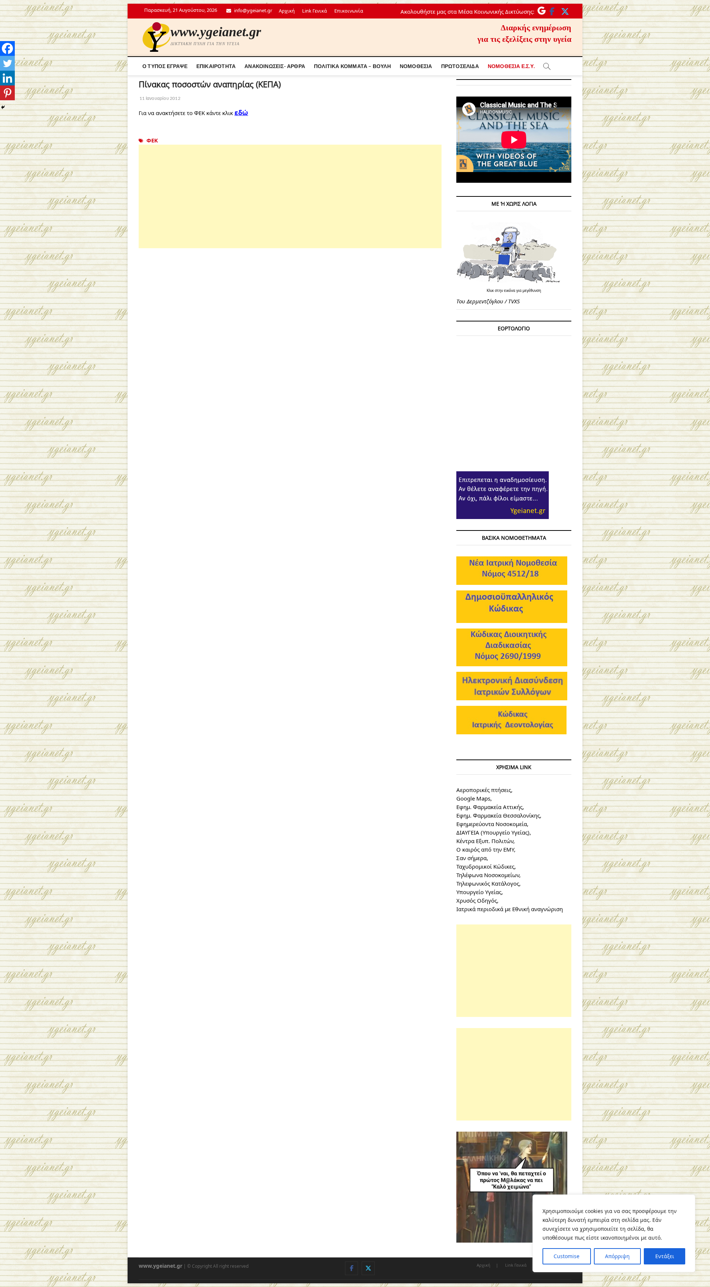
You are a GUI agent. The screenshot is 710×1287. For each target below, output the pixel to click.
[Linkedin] (7, 78)
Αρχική (287, 10)
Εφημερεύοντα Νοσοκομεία (491, 824)
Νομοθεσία (416, 66)
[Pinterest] (7, 92)
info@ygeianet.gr (252, 10)
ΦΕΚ (152, 140)
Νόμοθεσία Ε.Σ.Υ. (511, 66)
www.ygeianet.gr (215, 31)
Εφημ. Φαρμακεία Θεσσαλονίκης (498, 815)
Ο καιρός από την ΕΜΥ (485, 849)
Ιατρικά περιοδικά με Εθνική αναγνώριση (509, 909)
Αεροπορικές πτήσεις (483, 790)
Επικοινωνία (348, 10)
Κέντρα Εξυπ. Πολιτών (484, 841)
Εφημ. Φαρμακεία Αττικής (489, 807)
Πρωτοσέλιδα (460, 66)
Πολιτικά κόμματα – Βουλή (352, 66)
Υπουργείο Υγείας (478, 892)
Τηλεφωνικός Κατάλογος (487, 883)
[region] (613, 1233)
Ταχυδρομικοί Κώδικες (485, 866)
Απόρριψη (617, 1256)
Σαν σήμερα (471, 858)
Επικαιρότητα (216, 66)
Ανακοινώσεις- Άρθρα (274, 66)
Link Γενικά (314, 10)
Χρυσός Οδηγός (476, 900)
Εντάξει (664, 1256)
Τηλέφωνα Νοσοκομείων (487, 875)
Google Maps (473, 798)
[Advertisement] (290, 196)
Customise (566, 1256)
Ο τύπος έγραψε (164, 66)
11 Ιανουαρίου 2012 (159, 98)
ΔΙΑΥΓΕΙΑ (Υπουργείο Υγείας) (493, 832)
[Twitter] (7, 63)
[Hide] (3, 107)
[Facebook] (7, 48)
